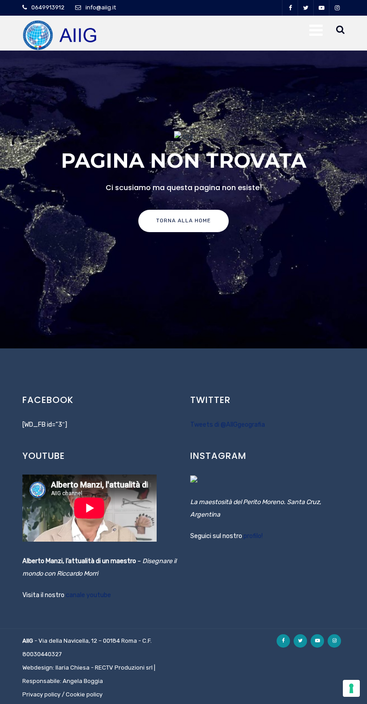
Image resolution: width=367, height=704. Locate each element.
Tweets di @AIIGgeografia (227, 424)
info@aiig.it (100, 7)
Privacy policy (41, 694)
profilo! (253, 536)
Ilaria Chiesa (72, 667)
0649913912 (47, 7)
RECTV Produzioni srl (124, 667)
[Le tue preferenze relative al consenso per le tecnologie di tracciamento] (351, 688)
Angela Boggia (83, 681)
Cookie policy (84, 694)
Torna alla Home (183, 220)
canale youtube (88, 595)
